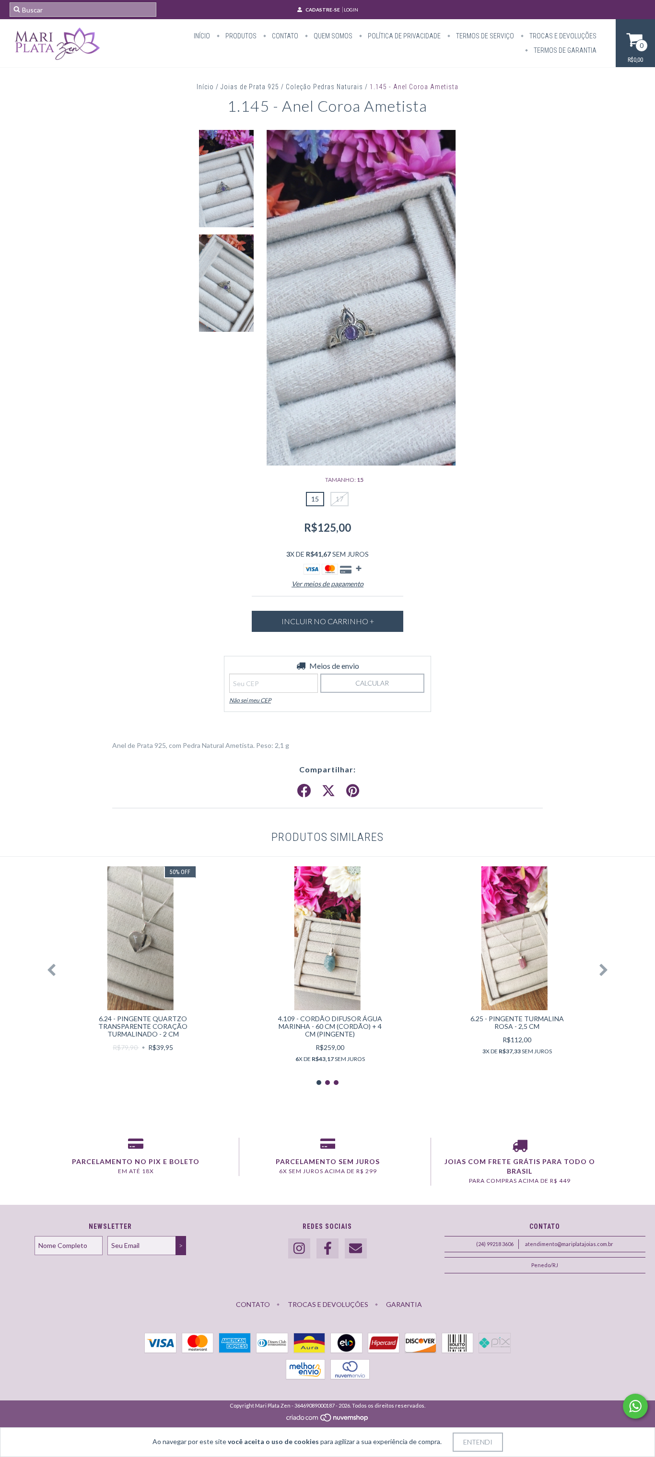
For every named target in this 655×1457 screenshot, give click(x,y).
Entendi (477, 1442)
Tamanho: (344, 479)
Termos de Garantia (564, 50)
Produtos (240, 36)
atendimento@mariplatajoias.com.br (569, 1244)
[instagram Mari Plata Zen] (299, 1248)
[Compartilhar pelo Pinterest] (352, 791)
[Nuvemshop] (328, 1420)
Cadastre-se (322, 9)
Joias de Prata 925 (250, 87)
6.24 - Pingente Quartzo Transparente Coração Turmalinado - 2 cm (142, 1026)
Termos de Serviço (484, 36)
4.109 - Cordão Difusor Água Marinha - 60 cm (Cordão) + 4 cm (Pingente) (330, 1026)
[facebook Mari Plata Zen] (327, 1248)
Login (351, 9)
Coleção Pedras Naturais (324, 87)
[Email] (356, 1248)
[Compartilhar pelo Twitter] (328, 791)
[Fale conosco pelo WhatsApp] (635, 1406)
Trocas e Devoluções (562, 36)
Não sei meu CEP (250, 700)
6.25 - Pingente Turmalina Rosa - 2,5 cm (517, 1022)
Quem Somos (332, 36)
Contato (284, 36)
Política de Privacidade (403, 36)
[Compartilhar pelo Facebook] (304, 791)
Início (202, 36)
